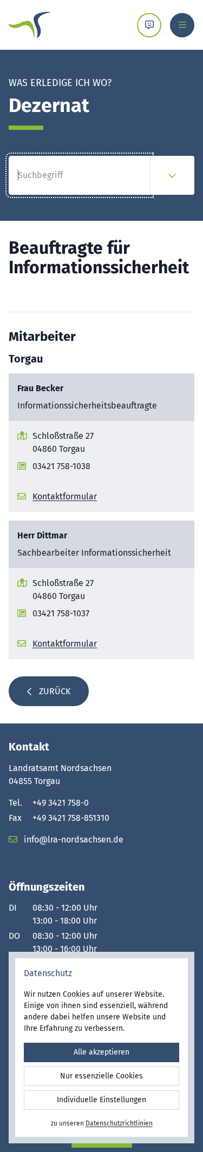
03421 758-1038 (61, 466)
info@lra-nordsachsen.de (72, 839)
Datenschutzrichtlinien (119, 1123)
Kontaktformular (64, 496)
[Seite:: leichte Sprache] (149, 25)
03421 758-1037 (60, 613)
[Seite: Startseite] (29, 25)
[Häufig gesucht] (172, 175)
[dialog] (101, 1047)
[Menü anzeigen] (182, 25)
